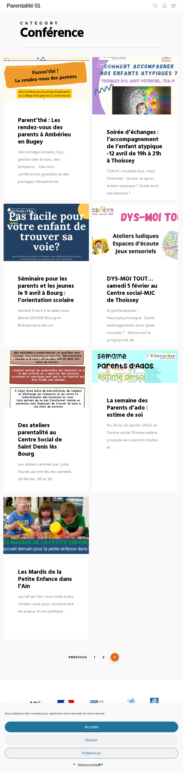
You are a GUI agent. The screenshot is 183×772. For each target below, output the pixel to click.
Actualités (22, 64)
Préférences (91, 753)
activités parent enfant (35, 358)
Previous (78, 657)
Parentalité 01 (23, 6)
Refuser (91, 740)
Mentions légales (89, 764)
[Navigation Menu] (173, 5)
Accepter (92, 727)
